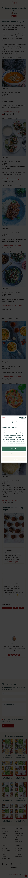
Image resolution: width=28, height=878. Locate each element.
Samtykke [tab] (4, 422)
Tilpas (13, 454)
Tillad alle (14, 448)
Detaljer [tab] (11, 422)
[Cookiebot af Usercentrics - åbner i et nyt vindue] (19, 418)
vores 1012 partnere (10, 430)
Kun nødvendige (14, 459)
